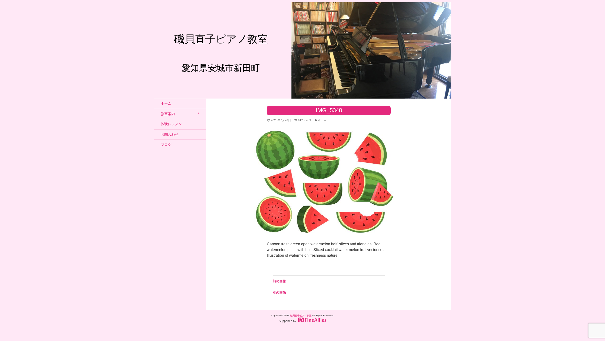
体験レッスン (171, 124)
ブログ (166, 145)
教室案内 (168, 114)
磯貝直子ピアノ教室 (300, 315)
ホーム (322, 120)
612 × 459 (304, 120)
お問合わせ (169, 134)
